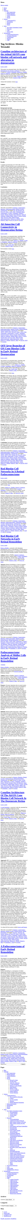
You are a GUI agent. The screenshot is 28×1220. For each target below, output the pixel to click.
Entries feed (7, 1213)
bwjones (21, 220)
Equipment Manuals (15, 1133)
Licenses (12, 1116)
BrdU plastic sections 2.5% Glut (18, 1122)
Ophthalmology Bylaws (13, 1169)
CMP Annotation (14, 1182)
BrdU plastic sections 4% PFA (17, 1123)
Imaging (9, 38)
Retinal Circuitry (20, 209)
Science (6, 19)
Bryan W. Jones (4, 212)
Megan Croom (13, 1088)
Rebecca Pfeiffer (5, 548)
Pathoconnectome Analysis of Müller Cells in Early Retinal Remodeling (13, 656)
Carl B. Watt (20, 76)
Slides (11, 1164)
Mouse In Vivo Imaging (16, 1144)
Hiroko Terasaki (9, 214)
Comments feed (7, 1214)
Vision (8, 16)
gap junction (4, 936)
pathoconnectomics (5, 219)
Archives (3, 1199)
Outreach (6, 10)
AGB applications (14, 1119)
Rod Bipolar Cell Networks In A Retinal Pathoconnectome (12, 471)
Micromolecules (14, 1192)
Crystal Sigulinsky (5, 807)
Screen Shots (13, 1115)
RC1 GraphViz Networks (16, 1097)
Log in (5, 1211)
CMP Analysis (13, 1181)
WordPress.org (7, 1216)
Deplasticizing (13, 1129)
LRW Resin (13, 1139)
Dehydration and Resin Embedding (18, 1126)
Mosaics (12, 1101)
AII (14, 210)
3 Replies (3, 664)
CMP (8, 40)
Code (8, 30)
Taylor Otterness (14, 1092)
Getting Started (13, 1113)
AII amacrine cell (19, 210)
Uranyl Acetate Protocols (16, 1161)
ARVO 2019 (8, 332)
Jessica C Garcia (18, 216)
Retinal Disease (23, 329)
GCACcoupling (14, 1099)
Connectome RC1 (11, 20)
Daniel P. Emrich (5, 334)
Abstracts (15, 207)
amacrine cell (4, 525)
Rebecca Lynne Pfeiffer (16, 1085)
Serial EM (12, 1150)
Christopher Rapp (20, 212)
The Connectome (11, 12)
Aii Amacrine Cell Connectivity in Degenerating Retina (12, 227)
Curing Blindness (11, 15)
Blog (5, 9)
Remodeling (10, 22)
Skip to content (4, 5)
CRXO (12, 1098)
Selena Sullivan (14, 1091)
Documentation (14, 1112)
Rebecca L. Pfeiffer (22, 72)
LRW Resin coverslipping (16, 1140)
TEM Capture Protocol (15, 1154)
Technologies (7, 33)
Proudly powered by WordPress (8, 1218)
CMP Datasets (13, 1183)
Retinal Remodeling (5, 330)
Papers (8, 24)
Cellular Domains (14, 1179)
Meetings (3, 209)
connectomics (4, 213)
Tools (5, 26)
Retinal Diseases (11, 13)
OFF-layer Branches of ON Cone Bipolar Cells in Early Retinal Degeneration (13, 350)
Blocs (11, 1162)
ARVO (2, 332)
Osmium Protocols (14, 1146)
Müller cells (22, 785)
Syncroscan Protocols (12, 1165)
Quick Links (10, 31)
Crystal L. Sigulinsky (11, 72)
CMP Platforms (14, 1186)
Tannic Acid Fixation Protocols (17, 1153)
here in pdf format (22, 927)
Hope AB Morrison (18, 783)
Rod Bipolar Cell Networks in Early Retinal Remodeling (11, 539)
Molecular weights (14, 1143)
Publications (19, 522)
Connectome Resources (12, 34)
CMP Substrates (14, 1189)
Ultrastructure (4, 210)
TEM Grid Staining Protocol (17, 1157)
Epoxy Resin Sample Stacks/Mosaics (15, 1131)
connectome (4, 333)
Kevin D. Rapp (7, 217)
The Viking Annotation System (14, 27)
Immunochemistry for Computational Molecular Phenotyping (16, 1136)
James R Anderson (9, 814)
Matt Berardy (13, 1087)
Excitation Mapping (12, 36)
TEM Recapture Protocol (16, 1158)
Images (8, 23)
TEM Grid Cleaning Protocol (17, 1155)
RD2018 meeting (18, 671)
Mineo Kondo (15, 217)
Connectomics (21, 207)
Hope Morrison (17, 214)
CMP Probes (13, 1188)
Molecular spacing (14, 1141)
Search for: (3, 1064)
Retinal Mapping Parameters (17, 1102)
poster (21, 339)
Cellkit (11, 1125)
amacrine (15, 932)
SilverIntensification (15, 1151)
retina (22, 219)
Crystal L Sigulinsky (22, 556)
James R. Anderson (5, 73)
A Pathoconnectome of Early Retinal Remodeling (12, 949)
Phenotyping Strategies (15, 1193)
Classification (10, 37)
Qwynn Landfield (14, 1090)
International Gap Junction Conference (10, 70)
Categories (3, 1205)
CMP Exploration (14, 1185)
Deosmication (13, 1127)
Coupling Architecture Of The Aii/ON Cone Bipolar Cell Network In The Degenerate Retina (13, 796)
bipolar (2, 934)
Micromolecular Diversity (16, 1190)
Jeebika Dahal (9, 216)
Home (5, 8)
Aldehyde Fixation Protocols (17, 1120)
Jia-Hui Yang (4, 337)
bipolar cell (14, 455)
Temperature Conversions (16, 1160)
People (8, 17)
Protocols (9, 29)
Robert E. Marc (17, 77)
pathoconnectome (5, 339)
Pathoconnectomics (10, 209)
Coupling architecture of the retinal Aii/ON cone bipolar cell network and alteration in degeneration (14, 57)
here (16, 81)
